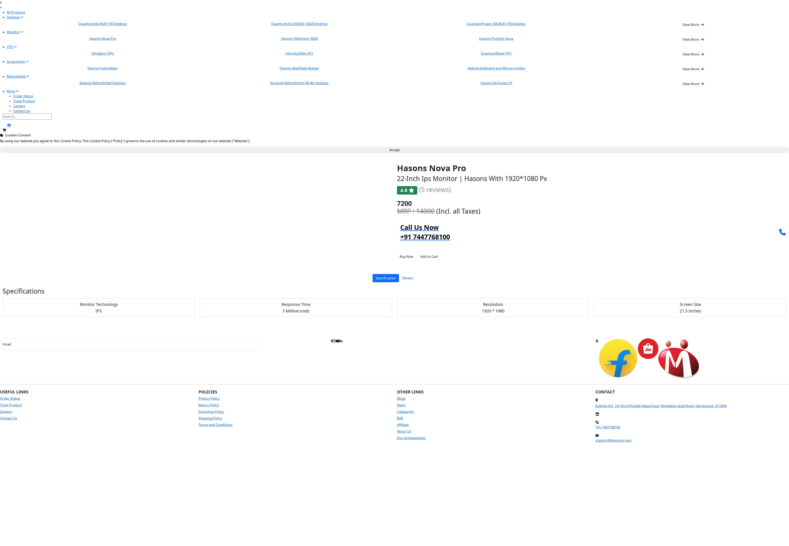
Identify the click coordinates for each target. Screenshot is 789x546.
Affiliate (403, 425)
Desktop (14, 17)
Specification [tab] (386, 278)
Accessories (16, 61)
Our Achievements (411, 438)
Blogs (401, 398)
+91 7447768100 (607, 427)
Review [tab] (407, 278)
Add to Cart (429, 256)
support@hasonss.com (613, 440)
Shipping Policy (210, 418)
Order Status (23, 96)
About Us (404, 431)
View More (691, 24)
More (11, 91)
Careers (19, 106)
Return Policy (208, 405)
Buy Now (406, 256)
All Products (16, 12)
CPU (10, 47)
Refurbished (17, 76)
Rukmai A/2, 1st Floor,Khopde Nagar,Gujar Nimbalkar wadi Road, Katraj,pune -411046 (661, 406)
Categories (405, 411)
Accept (394, 150)
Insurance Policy (211, 411)
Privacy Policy (208, 398)
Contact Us (21, 111)
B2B (400, 418)
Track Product (24, 101)
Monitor (13, 32)
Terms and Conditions (215, 425)
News (401, 405)
